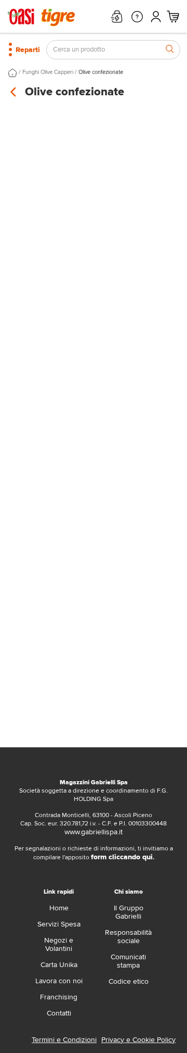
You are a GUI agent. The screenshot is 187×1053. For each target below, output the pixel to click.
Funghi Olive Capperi (47, 72)
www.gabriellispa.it (93, 832)
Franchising (58, 997)
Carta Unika (59, 964)
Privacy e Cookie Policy (138, 1039)
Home (59, 908)
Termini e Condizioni (64, 1039)
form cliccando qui (122, 857)
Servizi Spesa (59, 924)
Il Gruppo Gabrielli (128, 912)
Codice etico (129, 981)
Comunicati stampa (128, 961)
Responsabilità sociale (128, 936)
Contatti (59, 1013)
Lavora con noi (59, 980)
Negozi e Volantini (58, 944)
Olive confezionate (100, 72)
